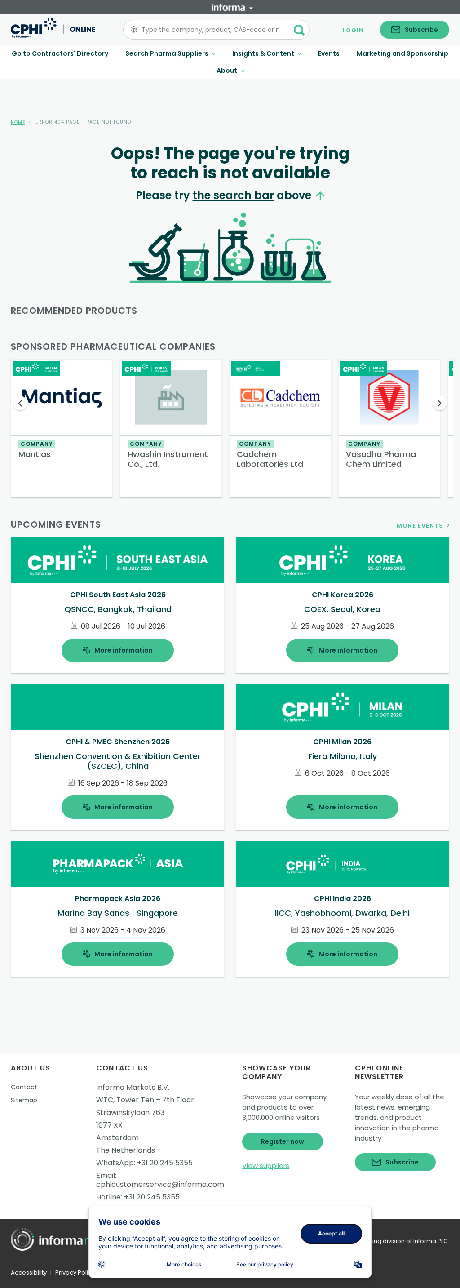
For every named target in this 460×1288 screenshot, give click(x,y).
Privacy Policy (75, 1272)
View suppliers (265, 1165)
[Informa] (232, 7)
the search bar (233, 195)
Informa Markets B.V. (132, 1087)
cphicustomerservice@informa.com (160, 1184)
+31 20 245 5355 (165, 1163)
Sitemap (24, 1100)
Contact (24, 1087)
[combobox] (211, 29)
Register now (282, 1141)
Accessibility (29, 1272)
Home (18, 122)
